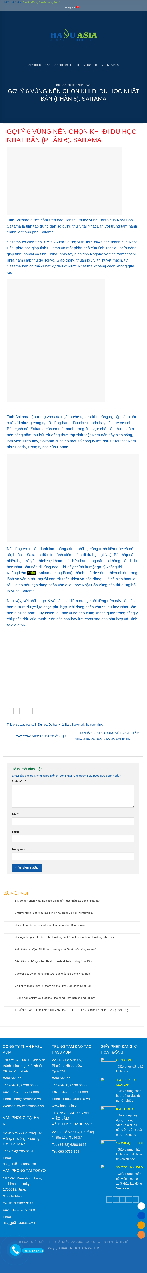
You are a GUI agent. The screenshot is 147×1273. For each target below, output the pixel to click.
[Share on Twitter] (23, 711)
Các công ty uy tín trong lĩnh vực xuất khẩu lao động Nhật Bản (52, 973)
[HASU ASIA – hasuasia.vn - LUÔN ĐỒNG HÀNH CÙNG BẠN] (74, 36)
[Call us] (129, 1199)
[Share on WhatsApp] (10, 711)
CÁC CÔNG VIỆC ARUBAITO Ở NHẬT (40, 736)
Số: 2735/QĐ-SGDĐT (130, 1143)
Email (16, 831)
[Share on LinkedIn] (43, 711)
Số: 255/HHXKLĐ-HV (129, 1167)
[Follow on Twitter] (116, 1199)
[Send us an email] (122, 1199)
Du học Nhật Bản (79, 85)
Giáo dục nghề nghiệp (59, 65)
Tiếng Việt (70, 7)
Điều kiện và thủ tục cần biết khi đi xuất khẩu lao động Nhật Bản (53, 961)
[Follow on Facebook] (109, 1199)
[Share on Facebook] (16, 711)
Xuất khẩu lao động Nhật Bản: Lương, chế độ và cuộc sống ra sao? (55, 949)
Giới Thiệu (34, 65)
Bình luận (19, 781)
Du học (61, 85)
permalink (96, 724)
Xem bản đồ (12, 1078)
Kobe (31, 573)
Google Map (12, 1196)
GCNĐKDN (123, 1060)
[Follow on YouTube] (136, 1199)
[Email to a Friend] (30, 711)
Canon (62, 447)
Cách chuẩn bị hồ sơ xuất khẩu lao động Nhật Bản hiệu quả (51, 924)
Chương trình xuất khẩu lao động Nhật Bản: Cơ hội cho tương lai (54, 912)
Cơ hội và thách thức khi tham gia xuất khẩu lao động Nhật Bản (53, 985)
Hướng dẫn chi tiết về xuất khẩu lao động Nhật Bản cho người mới (55, 997)
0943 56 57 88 (34, 1250)
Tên (15, 814)
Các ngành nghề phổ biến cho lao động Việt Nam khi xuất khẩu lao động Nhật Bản (65, 937)
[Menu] (6, 36)
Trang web (18, 849)
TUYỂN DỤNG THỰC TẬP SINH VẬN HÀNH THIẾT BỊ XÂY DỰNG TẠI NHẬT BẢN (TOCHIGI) (71, 1010)
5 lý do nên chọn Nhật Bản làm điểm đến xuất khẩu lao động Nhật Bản (57, 900)
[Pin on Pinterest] (36, 711)
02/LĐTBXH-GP (126, 1109)
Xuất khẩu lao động (69, 1242)
